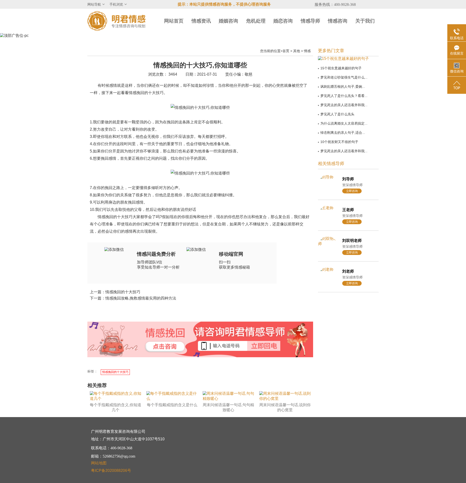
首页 (286, 51)
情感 (307, 51)
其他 (296, 51)
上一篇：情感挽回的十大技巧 (115, 292)
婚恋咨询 (283, 21)
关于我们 (365, 21)
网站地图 (99, 463)
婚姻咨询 (228, 21)
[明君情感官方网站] (116, 21)
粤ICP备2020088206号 (111, 470)
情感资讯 (201, 21)
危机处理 (256, 21)
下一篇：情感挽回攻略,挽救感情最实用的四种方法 (133, 298)
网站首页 (173, 21)
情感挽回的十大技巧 (115, 372)
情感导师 (310, 21)
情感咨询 (337, 21)
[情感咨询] (165, 346)
